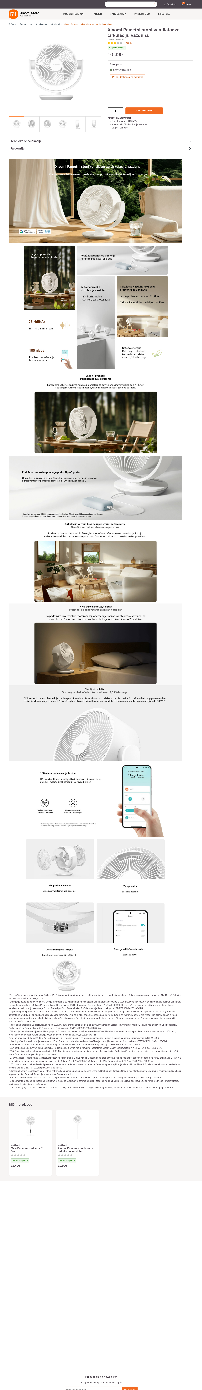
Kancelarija (118, 14)
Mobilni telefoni (73, 14)
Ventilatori (55, 24)
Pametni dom (142, 14)
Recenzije (17, 148)
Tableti (97, 14)
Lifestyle (164, 14)
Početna (12, 24)
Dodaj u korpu (144, 111)
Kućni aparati (41, 24)
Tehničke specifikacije (26, 141)
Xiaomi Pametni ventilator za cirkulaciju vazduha (76, 1150)
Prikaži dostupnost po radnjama (127, 77)
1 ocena (128, 43)
